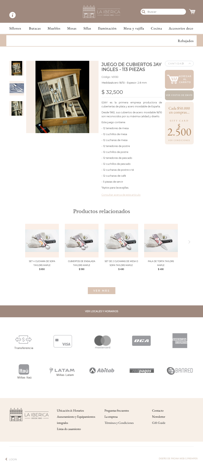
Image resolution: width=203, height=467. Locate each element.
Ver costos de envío (179, 95)
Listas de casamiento (69, 429)
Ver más (101, 290)
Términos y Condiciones (119, 423)
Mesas (72, 28)
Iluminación (107, 28)
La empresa (111, 417)
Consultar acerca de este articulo (121, 194)
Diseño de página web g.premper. (178, 458)
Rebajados (186, 40)
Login (13, 459)
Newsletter (158, 417)
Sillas (87, 28)
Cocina (156, 28)
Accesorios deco (181, 28)
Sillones (15, 28)
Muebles (54, 28)
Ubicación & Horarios (70, 410)
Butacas (35, 28)
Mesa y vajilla (134, 28)
